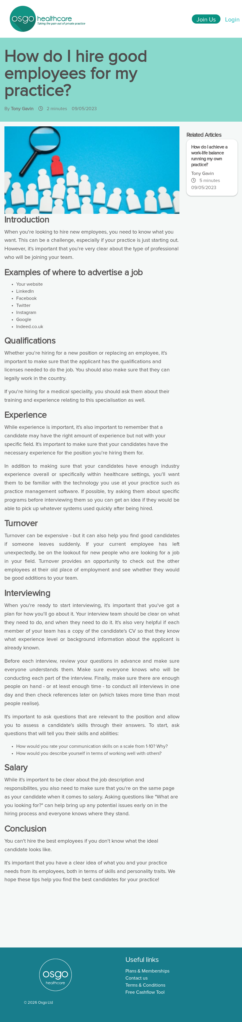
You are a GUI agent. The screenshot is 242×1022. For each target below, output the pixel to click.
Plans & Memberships (147, 971)
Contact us (136, 978)
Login (232, 20)
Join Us (206, 20)
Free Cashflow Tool (145, 992)
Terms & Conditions (145, 985)
